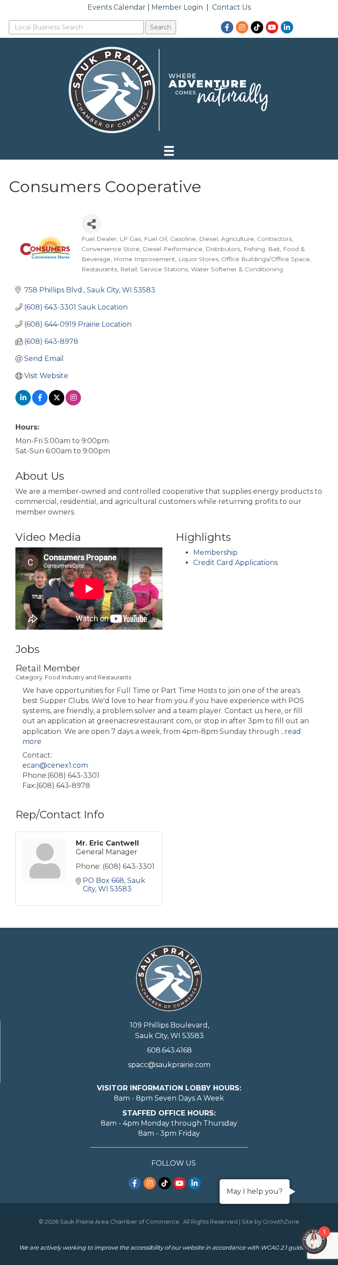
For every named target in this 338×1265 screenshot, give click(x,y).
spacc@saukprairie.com (169, 1065)
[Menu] (169, 150)
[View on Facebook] (40, 403)
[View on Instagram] (73, 403)
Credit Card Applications (235, 562)
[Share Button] (91, 223)
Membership (215, 552)
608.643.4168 (169, 1050)
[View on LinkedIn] (23, 403)
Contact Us (231, 7)
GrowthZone (281, 1221)
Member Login (177, 7)
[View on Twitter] (56, 403)
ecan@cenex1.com (55, 765)
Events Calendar (117, 7)
